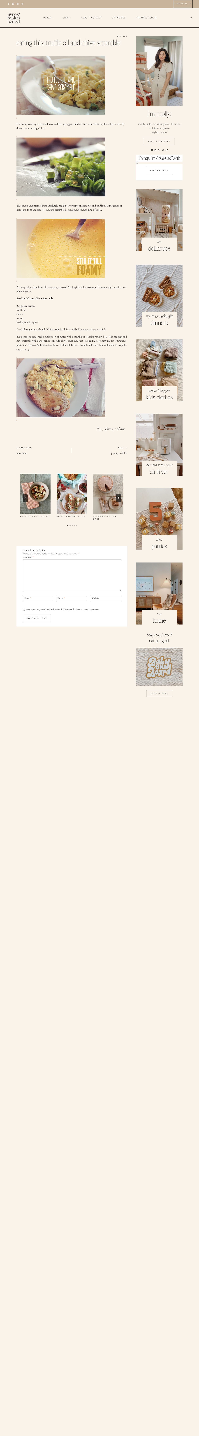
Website (95, 598)
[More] (121, 428)
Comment (28, 557)
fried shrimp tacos (71, 517)
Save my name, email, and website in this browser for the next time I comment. (62, 609)
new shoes (24, 451)
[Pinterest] (18, 4)
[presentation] (35, 494)
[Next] (118, 498)
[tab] (67, 525)
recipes (122, 36)
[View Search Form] (193, 18)
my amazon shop (146, 18)
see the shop (159, 170)
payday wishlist (119, 451)
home (159, 621)
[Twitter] (22, 4)
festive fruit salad (35, 517)
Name (27, 598)
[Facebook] (8, 4)
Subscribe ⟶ (183, 4)
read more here (159, 141)
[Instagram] (13, 4)
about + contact (91, 18)
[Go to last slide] (25, 498)
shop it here (159, 693)
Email (61, 598)
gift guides (118, 18)
